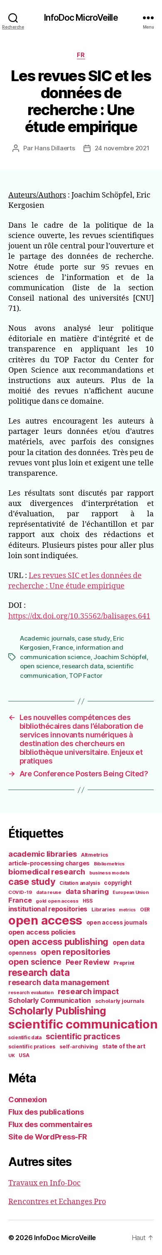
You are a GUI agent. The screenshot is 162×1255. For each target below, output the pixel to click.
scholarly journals (120, 1000)
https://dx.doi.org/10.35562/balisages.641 (79, 616)
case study (94, 638)
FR (81, 54)
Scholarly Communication (49, 1000)
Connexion (27, 1099)
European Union (130, 892)
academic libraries (42, 853)
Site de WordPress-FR (47, 1136)
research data (82, 666)
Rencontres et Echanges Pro (57, 1202)
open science (39, 666)
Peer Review (88, 962)
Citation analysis (79, 883)
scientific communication (83, 1024)
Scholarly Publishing (57, 1010)
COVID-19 (20, 892)
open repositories (75, 952)
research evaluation (31, 992)
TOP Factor (85, 675)
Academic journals (47, 638)
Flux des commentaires (50, 1124)
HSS (88, 901)
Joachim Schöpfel (120, 657)
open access (45, 920)
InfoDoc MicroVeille (81, 17)
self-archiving (78, 1046)
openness (22, 952)
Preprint (124, 963)
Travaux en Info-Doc (44, 1183)
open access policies (42, 932)
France (62, 647)
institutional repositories (47, 909)
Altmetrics (94, 855)
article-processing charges (49, 863)
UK (11, 1055)
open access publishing (58, 941)
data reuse (48, 892)
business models (109, 873)
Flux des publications (45, 1112)
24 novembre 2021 (122, 148)
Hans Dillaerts (54, 148)
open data (129, 943)
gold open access (57, 901)
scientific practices (83, 1036)
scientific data (25, 1038)
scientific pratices (31, 1046)
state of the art (123, 1046)
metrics (127, 910)
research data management (58, 982)
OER (145, 910)
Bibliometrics (109, 864)
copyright (118, 882)
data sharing (87, 891)
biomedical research (46, 871)
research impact (88, 991)
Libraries (103, 909)
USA (24, 1055)
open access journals (116, 922)
